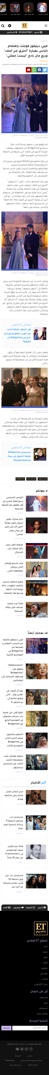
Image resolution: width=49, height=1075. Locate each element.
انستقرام (43, 1009)
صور (46, 958)
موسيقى (19, 539)
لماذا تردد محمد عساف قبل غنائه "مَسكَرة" (14, 608)
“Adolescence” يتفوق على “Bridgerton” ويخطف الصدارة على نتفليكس (12, 673)
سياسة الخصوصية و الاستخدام (31, 1060)
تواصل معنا (42, 1014)
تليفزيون (44, 41)
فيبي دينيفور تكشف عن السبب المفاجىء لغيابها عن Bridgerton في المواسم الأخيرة (12, 647)
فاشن (45, 979)
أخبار (46, 947)
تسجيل (6, 1028)
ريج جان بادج (31, 479)
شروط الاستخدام (16, 1065)
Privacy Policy (9, 1060)
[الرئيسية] (24, 26)
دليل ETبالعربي (41, 985)
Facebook (31, 1049)
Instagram (26, 1049)
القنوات (29, 908)
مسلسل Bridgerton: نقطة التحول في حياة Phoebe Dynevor (19, 456)
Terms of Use (32, 1065)
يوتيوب (18, 1049)
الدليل (36, 33)
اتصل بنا (17, 1056)
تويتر (46, 1003)
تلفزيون (44, 968)
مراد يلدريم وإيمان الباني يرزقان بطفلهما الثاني (13, 567)
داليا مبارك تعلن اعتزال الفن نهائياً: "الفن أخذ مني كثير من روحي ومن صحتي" (13, 527)
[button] (45, 69)
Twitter (22, 1049)
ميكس (20, 513)
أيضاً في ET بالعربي (21, 325)
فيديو (9, 25)
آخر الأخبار (11, 33)
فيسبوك (43, 998)
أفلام (5, 908)
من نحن (29, 1056)
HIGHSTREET (27, 33)
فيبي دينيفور (43, 479)
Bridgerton (20, 479)
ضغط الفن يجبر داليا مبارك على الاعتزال (14, 549)
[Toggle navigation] (46, 26)
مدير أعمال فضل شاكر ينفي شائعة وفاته (14, 796)
